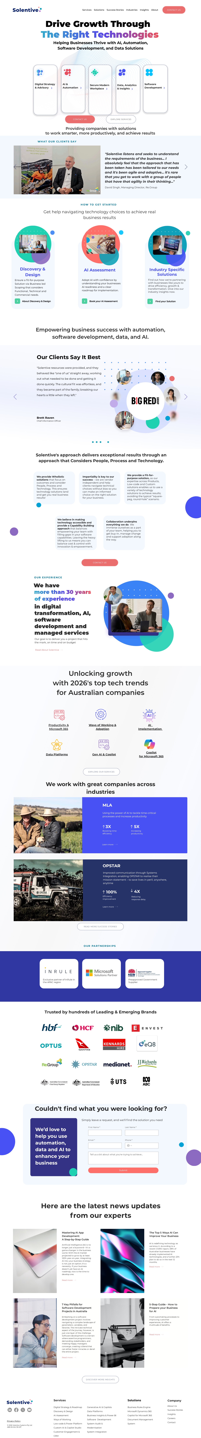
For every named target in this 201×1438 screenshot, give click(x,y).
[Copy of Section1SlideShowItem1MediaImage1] (100, 442)
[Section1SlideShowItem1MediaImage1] (96, 442)
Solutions (134, 1400)
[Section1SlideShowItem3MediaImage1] (93, 442)
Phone (128, 1140)
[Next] (51, 88)
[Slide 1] (100, 1086)
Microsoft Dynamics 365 (140, 1411)
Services (60, 1400)
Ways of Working (62, 1419)
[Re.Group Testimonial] (101, 191)
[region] (45, 90)
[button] (87, 10)
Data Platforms (95, 1411)
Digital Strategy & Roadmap (68, 1407)
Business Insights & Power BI (101, 1415)
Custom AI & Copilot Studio (67, 1427)
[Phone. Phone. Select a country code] (129, 1145)
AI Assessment (61, 1415)
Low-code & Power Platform (68, 1423)
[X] (23, 1410)
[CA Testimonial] (99, 191)
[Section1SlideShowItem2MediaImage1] (104, 442)
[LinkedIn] (10, 1410)
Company (174, 1400)
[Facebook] (16, 1410)
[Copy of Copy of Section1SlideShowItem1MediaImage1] (108, 442)
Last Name (130, 1127)
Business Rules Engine (139, 1407)
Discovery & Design (63, 1411)
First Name (94, 1127)
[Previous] (15, 167)
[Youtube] (29, 1410)
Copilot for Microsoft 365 (140, 1415)
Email (91, 1140)
